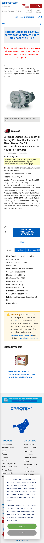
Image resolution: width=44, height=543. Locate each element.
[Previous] (5, 366)
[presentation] (9, 250)
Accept (22, 526)
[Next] (38, 366)
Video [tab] (20, 250)
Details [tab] (9, 250)
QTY (5, 227)
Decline (22, 533)
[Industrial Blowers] (6, 65)
